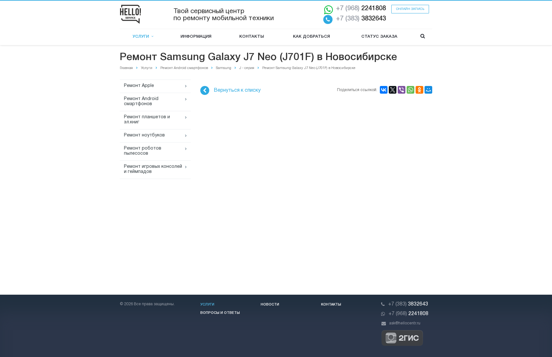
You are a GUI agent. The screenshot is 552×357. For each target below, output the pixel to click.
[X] (392, 90)
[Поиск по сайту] (422, 37)
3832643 (361, 19)
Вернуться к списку (237, 90)
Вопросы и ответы (220, 312)
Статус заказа (379, 36)
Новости (270, 304)
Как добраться (311, 36)
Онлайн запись (410, 9)
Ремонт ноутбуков (144, 135)
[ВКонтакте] (383, 90)
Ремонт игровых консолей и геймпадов (153, 169)
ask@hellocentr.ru (404, 323)
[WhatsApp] (410, 90)
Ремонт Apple (139, 86)
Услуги (142, 36)
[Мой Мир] (428, 90)
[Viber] (401, 90)
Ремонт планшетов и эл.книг (147, 119)
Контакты (251, 36)
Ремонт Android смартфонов (141, 101)
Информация (195, 36)
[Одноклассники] (419, 90)
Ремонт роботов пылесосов (142, 151)
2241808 (361, 9)
